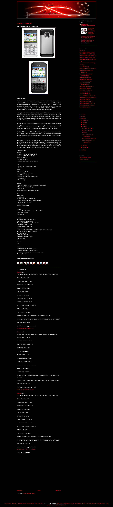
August (84, 120)
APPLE (81, 50)
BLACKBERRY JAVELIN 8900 (87, 55)
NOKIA (81, 65)
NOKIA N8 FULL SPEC (87, 128)
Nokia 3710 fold (83, 66)
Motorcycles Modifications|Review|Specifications (88, 26)
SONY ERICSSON (84, 107)
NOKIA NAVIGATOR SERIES (87, 97)
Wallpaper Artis (85, 503)
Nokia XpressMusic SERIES (86, 103)
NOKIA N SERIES (84, 94)
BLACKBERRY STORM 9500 (87, 63)
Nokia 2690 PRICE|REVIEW (89, 138)
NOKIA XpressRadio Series (86, 105)
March (84, 145)
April (84, 126)
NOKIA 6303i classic (85, 77)
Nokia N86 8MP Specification (87, 95)
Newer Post (19, 490)
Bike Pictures (96, 503)
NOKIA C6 (84, 132)
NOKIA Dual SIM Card (85, 90)
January (85, 147)
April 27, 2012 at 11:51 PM (25, 389)
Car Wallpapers (62, 503)
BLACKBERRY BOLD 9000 (86, 52)
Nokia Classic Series (85, 88)
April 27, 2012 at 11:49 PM (25, 328)
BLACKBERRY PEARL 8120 (86, 57)
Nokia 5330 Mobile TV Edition (87, 68)
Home (39, 490)
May (84, 124)
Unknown (19, 272)
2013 (82, 116)
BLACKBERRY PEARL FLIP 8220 (88, 59)
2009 (82, 150)
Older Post (58, 490)
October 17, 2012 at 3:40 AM (26, 449)
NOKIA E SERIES (84, 92)
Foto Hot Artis (73, 503)
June (84, 122)
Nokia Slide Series (84, 99)
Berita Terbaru (61, 505)
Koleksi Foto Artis (84, 159)
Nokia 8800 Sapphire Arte (86, 86)
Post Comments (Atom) (29, 493)
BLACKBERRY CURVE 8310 (87, 54)
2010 (82, 118)
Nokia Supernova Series (85, 101)
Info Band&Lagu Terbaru (85, 157)
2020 (82, 114)
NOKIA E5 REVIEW (24, 24)
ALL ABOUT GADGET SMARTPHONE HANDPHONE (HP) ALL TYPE (24, 503)
